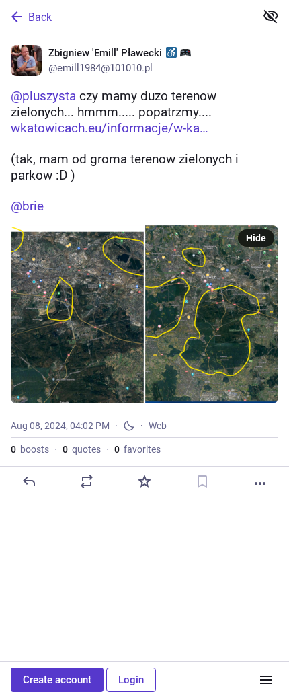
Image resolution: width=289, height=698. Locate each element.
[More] (260, 483)
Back (40, 17)
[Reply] (29, 481)
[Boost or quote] (87, 481)
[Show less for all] (271, 16)
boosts (30, 449)
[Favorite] (144, 481)
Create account (57, 680)
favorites (137, 449)
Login (131, 680)
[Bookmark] (202, 481)
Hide (256, 238)
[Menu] (266, 680)
